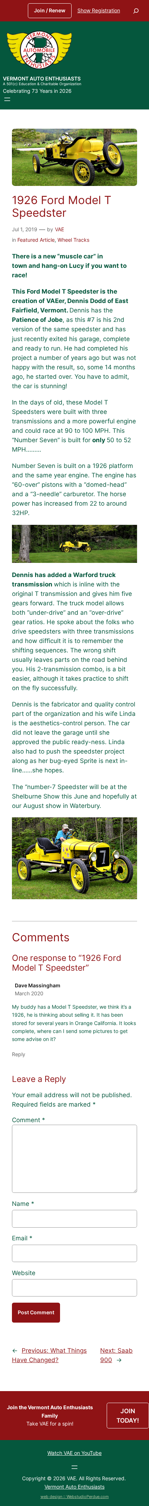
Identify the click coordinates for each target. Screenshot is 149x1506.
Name (23, 1203)
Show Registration (98, 10)
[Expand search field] (136, 10)
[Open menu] (7, 99)
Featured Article (36, 240)
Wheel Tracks (73, 240)
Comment (28, 1120)
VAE (59, 229)
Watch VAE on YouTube (74, 1453)
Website (23, 1273)
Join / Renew (49, 10)
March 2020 (29, 993)
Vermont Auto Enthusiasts (42, 78)
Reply (18, 1054)
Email (22, 1238)
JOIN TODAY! (127, 1415)
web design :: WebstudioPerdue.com (75, 1496)
